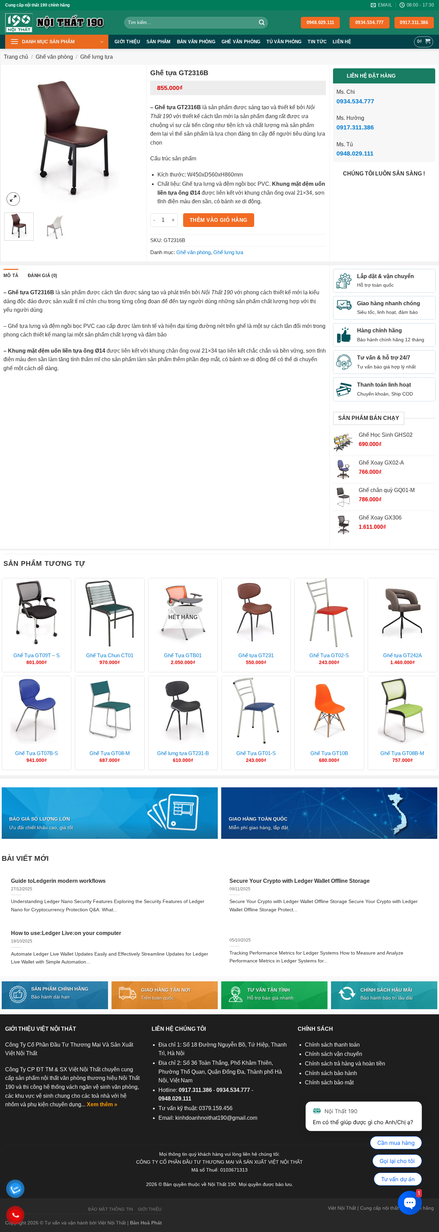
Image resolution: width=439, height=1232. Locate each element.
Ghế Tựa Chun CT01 (109, 655)
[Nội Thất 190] (59, 22)
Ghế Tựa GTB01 (183, 655)
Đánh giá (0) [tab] (42, 275)
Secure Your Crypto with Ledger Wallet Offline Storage (299, 881)
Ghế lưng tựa (96, 57)
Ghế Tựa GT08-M (110, 753)
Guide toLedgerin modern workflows (58, 881)
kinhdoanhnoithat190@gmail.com (216, 1118)
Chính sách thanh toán (332, 1045)
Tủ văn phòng (283, 41)
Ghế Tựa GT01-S (256, 753)
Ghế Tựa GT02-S (329, 655)
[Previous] (15, 138)
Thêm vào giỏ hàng (219, 220)
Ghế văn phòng (241, 41)
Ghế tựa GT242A (402, 655)
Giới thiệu (127, 41)
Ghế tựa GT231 (256, 655)
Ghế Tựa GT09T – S (36, 655)
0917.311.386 (355, 127)
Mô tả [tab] (10, 275)
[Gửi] (262, 22)
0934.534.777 (355, 101)
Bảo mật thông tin (110, 1209)
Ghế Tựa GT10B (329, 753)
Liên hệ (342, 41)
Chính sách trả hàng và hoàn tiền (345, 1063)
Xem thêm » (102, 1104)
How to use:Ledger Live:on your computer (66, 933)
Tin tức (317, 41)
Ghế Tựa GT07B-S (36, 753)
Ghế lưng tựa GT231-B (183, 753)
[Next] (132, 138)
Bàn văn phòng (196, 41)
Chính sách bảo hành (331, 1073)
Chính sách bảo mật (329, 1082)
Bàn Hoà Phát (146, 1222)
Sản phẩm (158, 41)
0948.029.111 (354, 153)
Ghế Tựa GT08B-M (402, 753)
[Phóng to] (13, 199)
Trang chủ (16, 57)
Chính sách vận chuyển (333, 1054)
